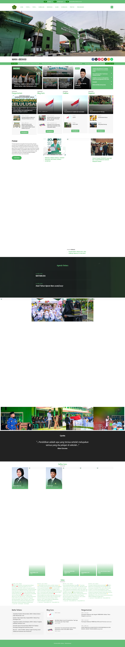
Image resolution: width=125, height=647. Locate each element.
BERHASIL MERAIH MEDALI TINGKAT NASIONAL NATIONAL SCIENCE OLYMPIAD (54, 159)
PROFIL (34, 7)
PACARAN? (95, 82)
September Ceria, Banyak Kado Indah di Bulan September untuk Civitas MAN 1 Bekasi (53, 126)
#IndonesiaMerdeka (20, 600)
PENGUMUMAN (80, 7)
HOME (21, 7)
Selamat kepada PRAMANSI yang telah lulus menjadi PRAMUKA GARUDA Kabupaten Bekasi (102, 159)
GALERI (56, 7)
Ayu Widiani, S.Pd (102, 572)
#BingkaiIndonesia (30, 600)
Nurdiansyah (16, 485)
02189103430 (60, 1)
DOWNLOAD (64, 7)
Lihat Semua (16, 157)
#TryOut (101, 595)
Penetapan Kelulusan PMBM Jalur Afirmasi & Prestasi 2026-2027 (96, 621)
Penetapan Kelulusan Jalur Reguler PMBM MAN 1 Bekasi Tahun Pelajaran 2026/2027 (23, 111)
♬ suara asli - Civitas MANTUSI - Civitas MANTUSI (48, 602)
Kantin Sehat (75, 124)
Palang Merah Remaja (102, 124)
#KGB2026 (50, 599)
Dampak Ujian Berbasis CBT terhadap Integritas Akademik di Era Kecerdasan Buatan (100, 70)
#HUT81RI (14, 600)
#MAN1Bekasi (15, 602)
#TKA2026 (97, 595)
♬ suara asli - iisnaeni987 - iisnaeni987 (20, 603)
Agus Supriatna (84, 572)
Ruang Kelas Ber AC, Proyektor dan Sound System (74, 111)
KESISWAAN (49, 7)
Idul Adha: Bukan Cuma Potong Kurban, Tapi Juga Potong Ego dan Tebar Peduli (53, 119)
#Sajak (64, 598)
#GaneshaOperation (108, 595)
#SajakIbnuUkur (69, 598)
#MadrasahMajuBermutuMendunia (25, 602)
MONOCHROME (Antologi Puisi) (99, 84)
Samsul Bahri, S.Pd (51, 572)
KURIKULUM (41, 7)
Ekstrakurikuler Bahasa (102, 117)
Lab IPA (74, 117)
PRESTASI (72, 7)
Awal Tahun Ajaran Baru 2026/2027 (49, 286)
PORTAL (28, 7)
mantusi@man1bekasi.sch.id (75, 1)
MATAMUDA (41, 276)
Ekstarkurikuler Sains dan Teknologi (97, 111)
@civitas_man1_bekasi (17, 583)
